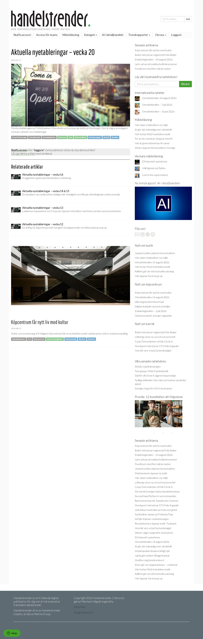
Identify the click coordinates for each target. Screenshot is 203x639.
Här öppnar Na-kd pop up (149, 275)
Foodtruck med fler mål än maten (153, 68)
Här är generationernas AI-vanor (152, 143)
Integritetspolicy (83, 612)
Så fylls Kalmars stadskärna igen (152, 518)
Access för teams (46, 34)
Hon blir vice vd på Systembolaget (153, 350)
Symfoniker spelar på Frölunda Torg (154, 514)
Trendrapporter (138, 34)
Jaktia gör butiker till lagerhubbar (152, 555)
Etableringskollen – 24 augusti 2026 (154, 59)
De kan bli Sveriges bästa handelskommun (157, 491)
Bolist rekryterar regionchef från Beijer (156, 54)
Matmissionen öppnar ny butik (151, 473)
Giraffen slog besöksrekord (149, 560)
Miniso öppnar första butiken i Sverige (155, 147)
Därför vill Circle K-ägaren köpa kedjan (155, 375)
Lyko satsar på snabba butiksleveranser (156, 64)
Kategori (89, 34)
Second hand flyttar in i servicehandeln (155, 496)
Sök (188, 18)
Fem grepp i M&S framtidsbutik (151, 371)
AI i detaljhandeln (112, 34)
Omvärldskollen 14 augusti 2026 (159, 97)
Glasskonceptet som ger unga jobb (153, 315)
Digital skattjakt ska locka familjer (152, 306)
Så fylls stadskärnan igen (147, 366)
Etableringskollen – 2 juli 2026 (150, 310)
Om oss (160, 34)
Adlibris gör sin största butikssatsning (154, 271)
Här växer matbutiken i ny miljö (151, 124)
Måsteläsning (70, 34)
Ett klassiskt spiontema (154, 161)
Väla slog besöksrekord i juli (149, 301)
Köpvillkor (80, 607)
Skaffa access (19, 150)
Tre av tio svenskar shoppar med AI (154, 138)
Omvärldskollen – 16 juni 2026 (158, 111)
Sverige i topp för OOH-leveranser (153, 388)
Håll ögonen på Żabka (153, 168)
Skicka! (185, 84)
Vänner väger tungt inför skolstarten (154, 532)
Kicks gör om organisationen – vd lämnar (156, 564)
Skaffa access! (22, 34)
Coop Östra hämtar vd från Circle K (154, 341)
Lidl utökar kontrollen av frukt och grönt (156, 509)
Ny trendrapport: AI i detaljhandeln (157, 183)
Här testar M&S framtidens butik (152, 134)
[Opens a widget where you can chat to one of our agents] (12, 633)
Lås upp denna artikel (23, 153)
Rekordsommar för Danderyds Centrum (156, 500)
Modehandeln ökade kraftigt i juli (152, 550)
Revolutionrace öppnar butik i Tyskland (155, 523)
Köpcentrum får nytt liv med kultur (153, 50)
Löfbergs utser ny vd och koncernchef (155, 336)
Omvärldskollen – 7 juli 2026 (157, 104)
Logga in (176, 34)
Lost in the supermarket (155, 174)
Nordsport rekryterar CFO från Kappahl (156, 345)
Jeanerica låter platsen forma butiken (155, 253)
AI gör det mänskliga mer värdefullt (153, 129)
